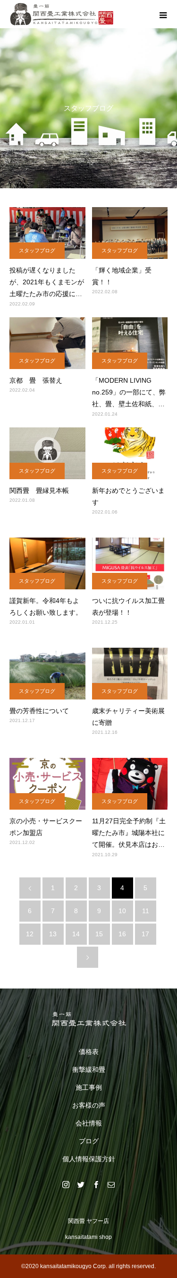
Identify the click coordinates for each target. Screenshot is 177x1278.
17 (145, 934)
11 (145, 911)
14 (76, 934)
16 (122, 934)
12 (30, 934)
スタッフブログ (37, 250)
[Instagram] (66, 1184)
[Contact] (111, 1184)
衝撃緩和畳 (88, 1069)
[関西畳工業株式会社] (88, 1019)
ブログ (89, 1141)
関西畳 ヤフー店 (88, 1221)
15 (99, 934)
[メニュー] (163, 14)
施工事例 (89, 1087)
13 (53, 934)
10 (122, 911)
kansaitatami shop (88, 1237)
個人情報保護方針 (88, 1159)
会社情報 (89, 1123)
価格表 (89, 1051)
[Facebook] (96, 1184)
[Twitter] (81, 1184)
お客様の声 (88, 1105)
